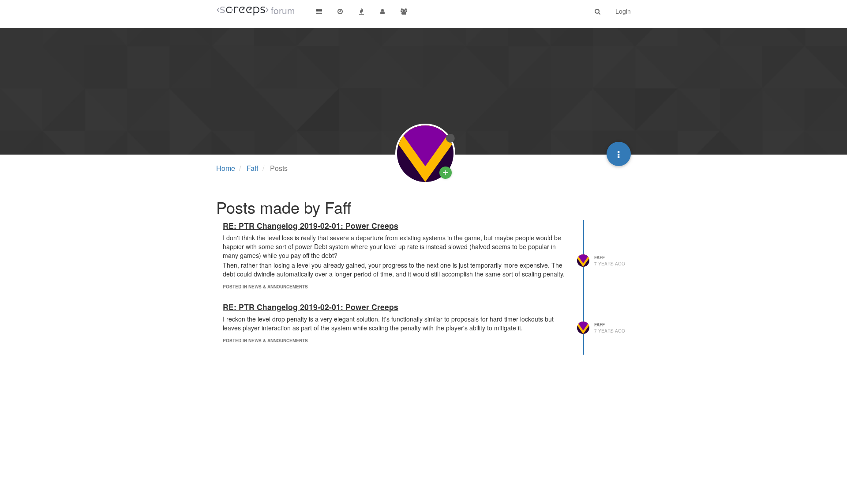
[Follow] (445, 173)
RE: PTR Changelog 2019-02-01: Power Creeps (310, 225)
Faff (599, 257)
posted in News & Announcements (265, 287)
